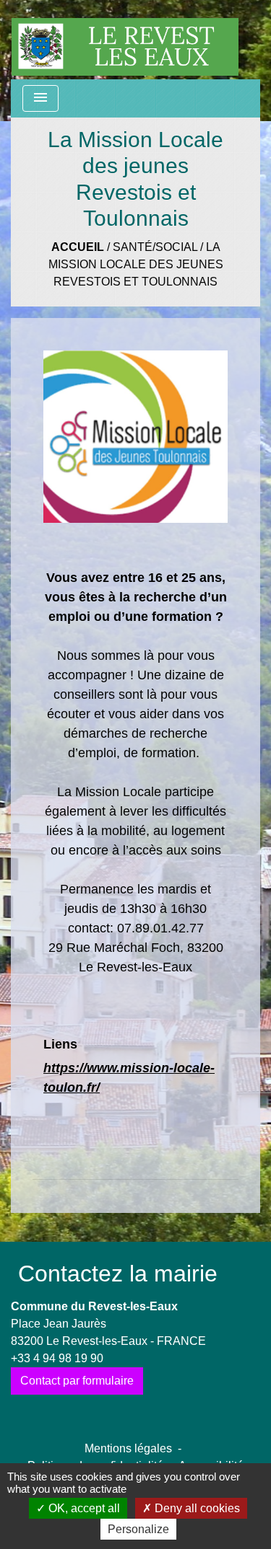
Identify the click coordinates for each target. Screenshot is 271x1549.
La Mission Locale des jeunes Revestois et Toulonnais (135, 264)
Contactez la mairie (118, 1274)
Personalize (138, 1529)
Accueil (77, 247)
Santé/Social (155, 247)
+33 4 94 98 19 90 (57, 1358)
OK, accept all (83, 1508)
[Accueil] (125, 39)
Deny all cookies (196, 1508)
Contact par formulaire (77, 1380)
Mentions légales (128, 1448)
